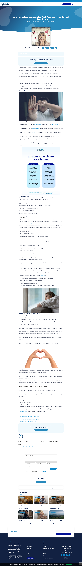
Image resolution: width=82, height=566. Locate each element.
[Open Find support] (30, 4)
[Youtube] (69, 555)
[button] (43, 48)
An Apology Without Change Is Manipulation (41, 506)
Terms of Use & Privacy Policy (28, 446)
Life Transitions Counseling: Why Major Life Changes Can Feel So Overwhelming (25, 522)
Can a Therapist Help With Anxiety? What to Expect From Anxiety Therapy (56, 507)
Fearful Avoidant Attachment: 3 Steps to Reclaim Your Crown (24, 507)
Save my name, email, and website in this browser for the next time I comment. (42, 466)
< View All (20, 494)
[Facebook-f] (62, 555)
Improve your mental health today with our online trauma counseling (41, 59)
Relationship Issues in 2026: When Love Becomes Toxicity (56, 522)
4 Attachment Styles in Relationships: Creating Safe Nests (41, 522)
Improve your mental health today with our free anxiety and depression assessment (41, 477)
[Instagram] (67, 555)
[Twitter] (64, 555)
